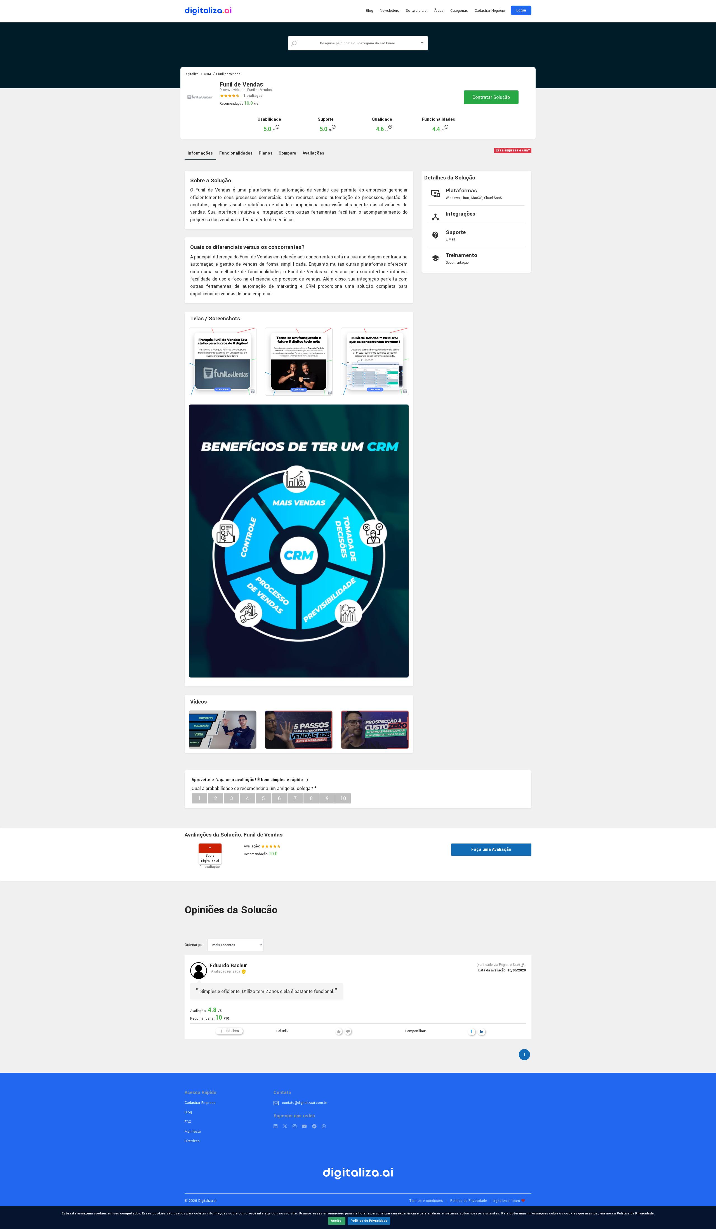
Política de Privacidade (368, 1220)
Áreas (439, 10)
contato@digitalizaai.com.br (304, 1102)
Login (521, 10)
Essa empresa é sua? (513, 150)
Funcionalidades (236, 153)
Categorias (459, 10)
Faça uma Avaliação (491, 849)
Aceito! (337, 1220)
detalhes (229, 1031)
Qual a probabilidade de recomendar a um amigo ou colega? (254, 788)
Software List (417, 10)
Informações (200, 153)
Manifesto (193, 1131)
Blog (369, 10)
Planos (265, 153)
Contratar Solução (491, 97)
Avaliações (313, 153)
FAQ (188, 1121)
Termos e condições (426, 1200)
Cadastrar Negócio (490, 10)
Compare (287, 153)
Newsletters (389, 10)
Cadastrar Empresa (200, 1102)
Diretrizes (192, 1141)
